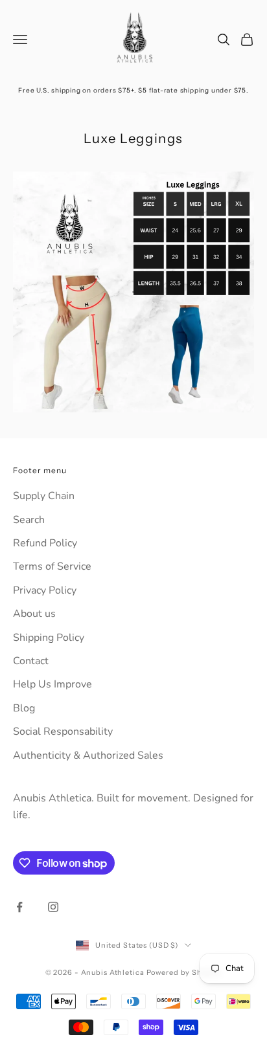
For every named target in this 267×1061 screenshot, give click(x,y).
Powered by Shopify (184, 972)
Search (29, 520)
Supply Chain (44, 496)
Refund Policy (45, 543)
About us (34, 614)
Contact (31, 661)
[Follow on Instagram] (53, 906)
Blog (24, 708)
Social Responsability (63, 731)
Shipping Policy (48, 638)
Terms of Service (52, 566)
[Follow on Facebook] (19, 906)
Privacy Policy (44, 590)
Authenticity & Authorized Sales (88, 755)
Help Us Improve (52, 684)
